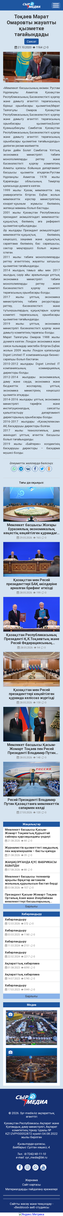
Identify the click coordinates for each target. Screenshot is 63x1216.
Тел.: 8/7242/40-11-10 (31, 1154)
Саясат (31, 41)
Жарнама (31, 1180)
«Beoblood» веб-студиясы (31, 1207)
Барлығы (31, 906)
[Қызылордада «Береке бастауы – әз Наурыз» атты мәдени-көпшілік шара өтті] (31, 1027)
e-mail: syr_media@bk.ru (31, 1157)
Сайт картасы (31, 1184)
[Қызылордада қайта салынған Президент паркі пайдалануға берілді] (31, 1065)
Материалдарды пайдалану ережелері (31, 1189)
